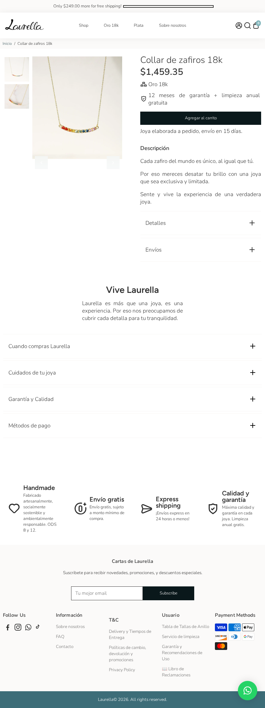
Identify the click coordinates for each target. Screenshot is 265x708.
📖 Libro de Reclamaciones (176, 672)
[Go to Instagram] (18, 628)
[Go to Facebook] (7, 628)
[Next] (113, 162)
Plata (138, 25)
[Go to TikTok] (38, 628)
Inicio (7, 43)
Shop (83, 25)
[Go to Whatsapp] (28, 628)
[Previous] (41, 162)
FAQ (60, 636)
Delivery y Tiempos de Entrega (130, 634)
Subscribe (168, 593)
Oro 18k (111, 25)
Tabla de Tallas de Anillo (185, 626)
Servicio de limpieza (180, 636)
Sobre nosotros (172, 25)
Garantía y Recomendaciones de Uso (182, 652)
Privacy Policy (122, 670)
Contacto (64, 646)
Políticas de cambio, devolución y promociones (127, 653)
